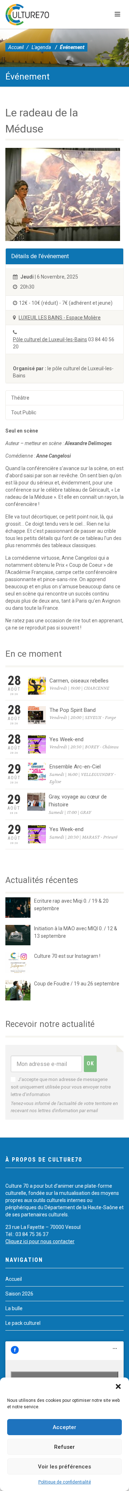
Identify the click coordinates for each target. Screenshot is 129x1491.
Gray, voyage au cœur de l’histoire (78, 800)
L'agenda (41, 47)
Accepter (64, 1427)
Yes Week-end (66, 739)
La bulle (14, 1308)
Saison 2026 (19, 1294)
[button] (118, 1386)
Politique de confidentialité (64, 1482)
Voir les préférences (64, 1466)
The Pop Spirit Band (72, 710)
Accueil (16, 47)
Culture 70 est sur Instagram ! (67, 956)
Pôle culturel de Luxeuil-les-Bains (50, 339)
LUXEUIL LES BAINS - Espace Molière (60, 317)
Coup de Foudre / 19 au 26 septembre (76, 983)
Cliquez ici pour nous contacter (40, 1241)
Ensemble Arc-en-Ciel (75, 766)
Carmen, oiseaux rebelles (79, 680)
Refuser (64, 1447)
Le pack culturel (22, 1323)
